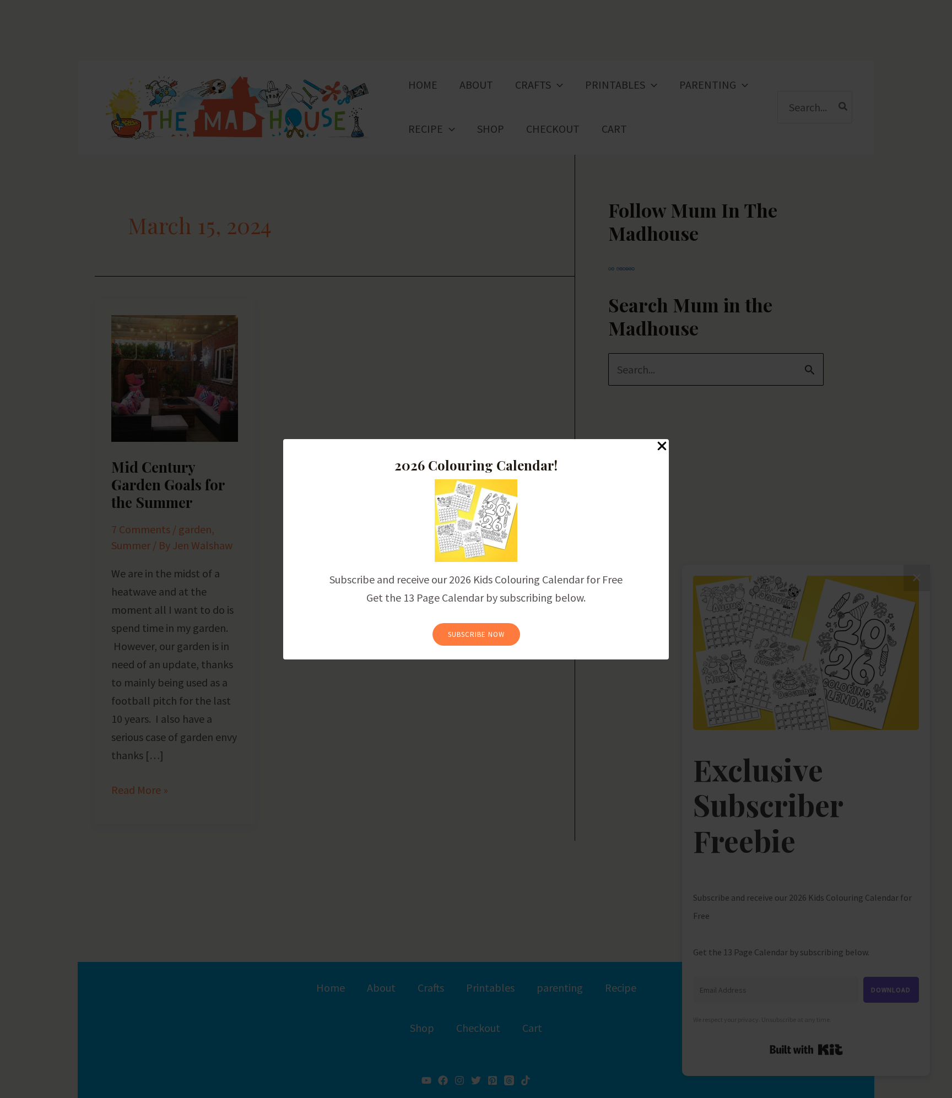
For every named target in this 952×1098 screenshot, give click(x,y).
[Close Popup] (662, 446)
